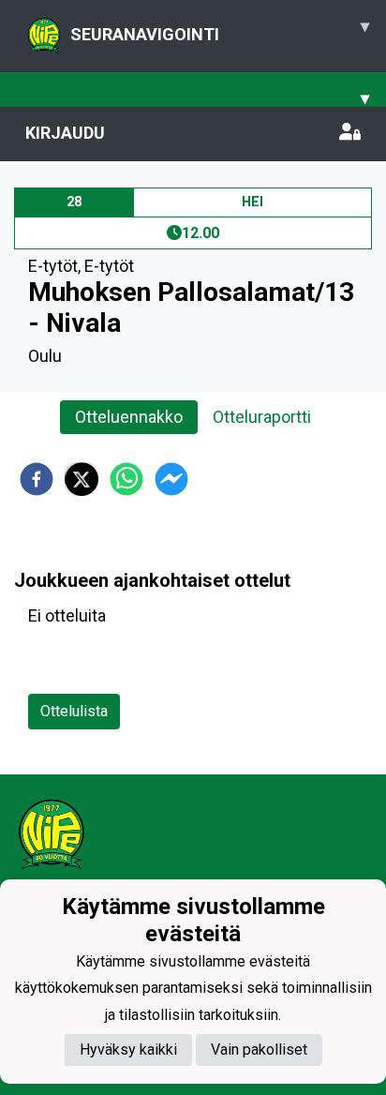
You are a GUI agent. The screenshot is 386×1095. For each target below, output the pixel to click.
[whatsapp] (126, 479)
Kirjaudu (65, 132)
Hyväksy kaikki (128, 1049)
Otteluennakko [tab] (129, 417)
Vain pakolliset (259, 1049)
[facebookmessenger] (171, 479)
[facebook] (36, 479)
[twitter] (81, 479)
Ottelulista (74, 711)
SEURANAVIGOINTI (219, 30)
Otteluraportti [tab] (262, 417)
